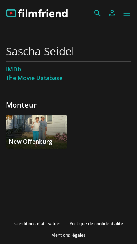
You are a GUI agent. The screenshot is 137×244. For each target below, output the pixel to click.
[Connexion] (112, 13)
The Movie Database (34, 78)
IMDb (13, 69)
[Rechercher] (97, 13)
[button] (126, 13)
